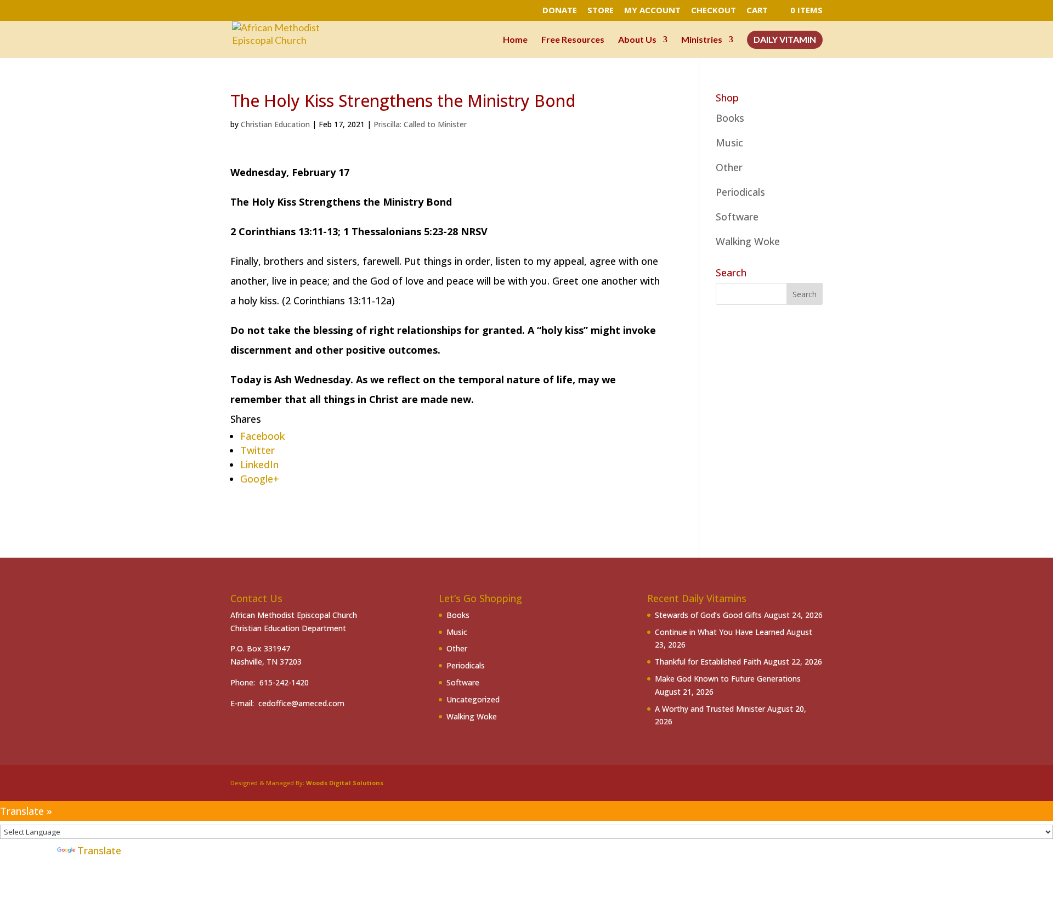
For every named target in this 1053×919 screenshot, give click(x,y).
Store (600, 10)
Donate (559, 10)
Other (729, 167)
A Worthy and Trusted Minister (710, 709)
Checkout (713, 10)
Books (730, 117)
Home (515, 40)
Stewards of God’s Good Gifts (708, 615)
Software (737, 216)
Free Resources (572, 40)
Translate (99, 850)
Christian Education (275, 124)
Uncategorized (473, 699)
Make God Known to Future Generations (728, 678)
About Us (637, 40)
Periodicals (740, 191)
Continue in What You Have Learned (719, 632)
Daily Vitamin (785, 40)
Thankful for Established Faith (708, 661)
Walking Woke (748, 241)
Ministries (701, 40)
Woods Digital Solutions (344, 783)
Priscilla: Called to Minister (420, 124)
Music (729, 142)
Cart (757, 10)
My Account (652, 10)
